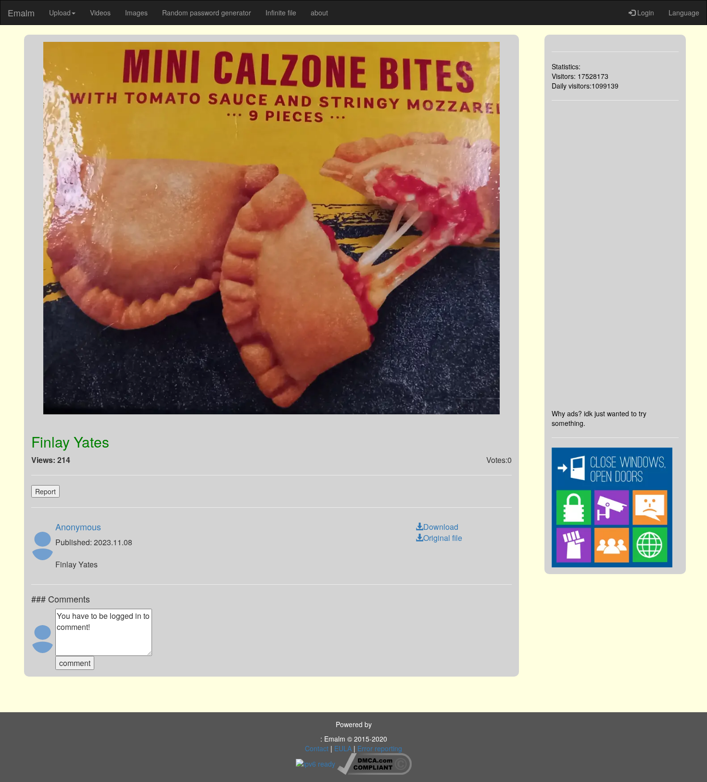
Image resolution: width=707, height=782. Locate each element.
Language (684, 12)
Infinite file (280, 12)
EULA (343, 748)
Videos (100, 12)
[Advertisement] (615, 254)
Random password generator (206, 12)
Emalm (21, 12)
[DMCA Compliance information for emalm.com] (374, 763)
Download (440, 526)
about (319, 12)
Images (136, 12)
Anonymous (78, 526)
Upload (60, 12)
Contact (316, 748)
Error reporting (379, 748)
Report (45, 491)
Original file (442, 537)
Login (644, 12)
